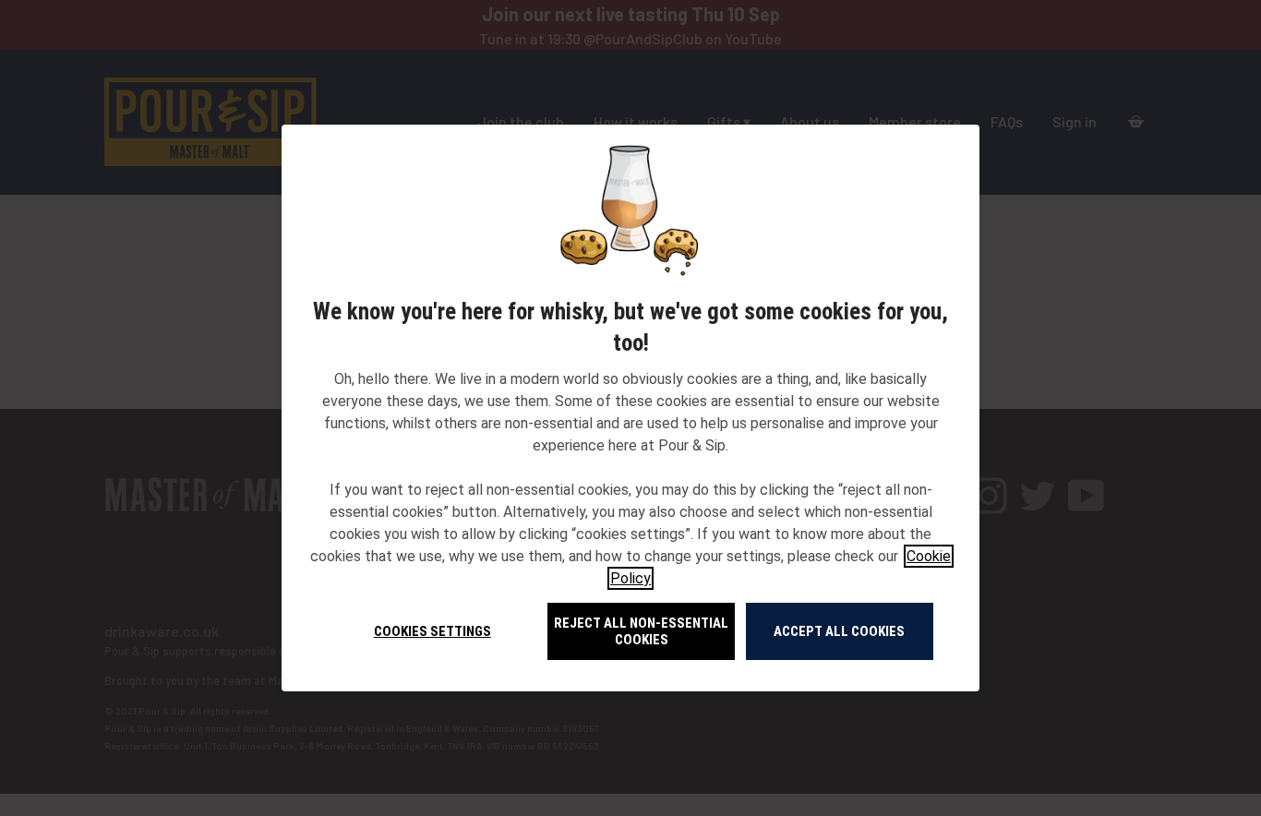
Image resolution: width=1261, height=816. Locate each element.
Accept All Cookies (839, 631)
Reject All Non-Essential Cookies (641, 631)
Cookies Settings (432, 631)
